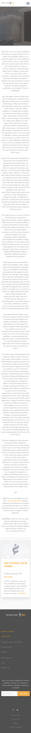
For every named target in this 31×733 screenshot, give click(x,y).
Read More (22, 593)
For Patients (6, 636)
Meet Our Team (6, 658)
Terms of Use (15, 719)
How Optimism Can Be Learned (15, 565)
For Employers (6, 647)
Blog (3, 663)
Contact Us (5, 668)
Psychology (8, 576)
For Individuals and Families (11, 642)
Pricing (4, 652)
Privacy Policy (15, 715)
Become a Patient (7, 631)
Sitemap (15, 723)
